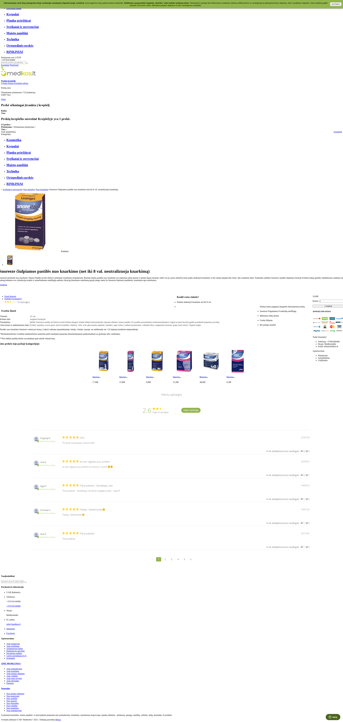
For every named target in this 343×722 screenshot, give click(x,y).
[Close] (216, 331)
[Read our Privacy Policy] (215, 383)
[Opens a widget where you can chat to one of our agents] (333, 717)
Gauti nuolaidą (203, 365)
